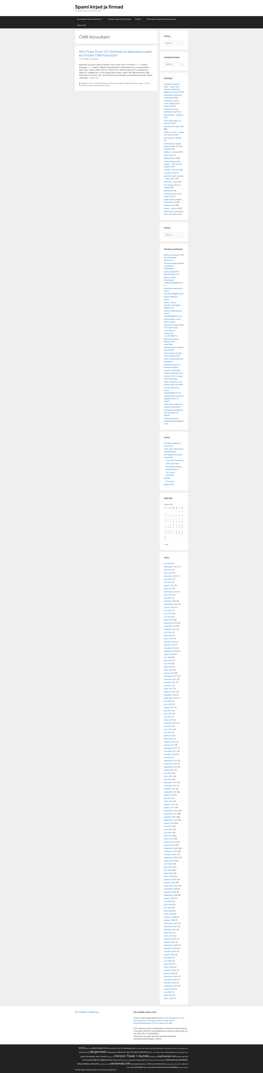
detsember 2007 (171, 923)
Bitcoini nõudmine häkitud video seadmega (171, 341)
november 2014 (170, 723)
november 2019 (170, 626)
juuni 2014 (168, 729)
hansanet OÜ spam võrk (174, 126)
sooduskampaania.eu (139, 1064)
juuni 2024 (168, 573)
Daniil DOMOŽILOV (141, 1052)
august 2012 (169, 770)
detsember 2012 (170, 761)
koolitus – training (171, 152)
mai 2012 (167, 779)
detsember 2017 (170, 676)
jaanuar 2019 (169, 645)
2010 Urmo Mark (172, 464)
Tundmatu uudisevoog (88, 1012)
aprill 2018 (168, 667)
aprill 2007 (168, 933)
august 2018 (169, 654)
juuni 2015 (168, 714)
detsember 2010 (171, 811)
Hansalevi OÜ (110, 1056)
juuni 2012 (168, 776)
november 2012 (170, 764)
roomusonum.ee (173, 1060)
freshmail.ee (97, 85)
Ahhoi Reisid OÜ (99, 1048)
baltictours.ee (184, 1048)
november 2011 (170, 786)
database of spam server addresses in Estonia (97, 83)
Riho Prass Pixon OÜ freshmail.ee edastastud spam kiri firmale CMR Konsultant (115, 53)
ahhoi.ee (88, 1048)
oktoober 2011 (170, 789)
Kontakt (138, 19)
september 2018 (170, 651)
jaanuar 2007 (169, 942)
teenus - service (143, 83)
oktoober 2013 (170, 754)
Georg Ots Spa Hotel (182, 1052)
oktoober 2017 (170, 682)
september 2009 (171, 858)
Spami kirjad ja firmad (99, 7)
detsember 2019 (171, 623)
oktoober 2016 (170, 695)
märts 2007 (169, 936)
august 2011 (169, 795)
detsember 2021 (170, 592)
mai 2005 (168, 992)
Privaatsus (170, 481)
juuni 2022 (168, 589)
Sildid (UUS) (81, 25)
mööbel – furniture (171, 170)
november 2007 (170, 926)
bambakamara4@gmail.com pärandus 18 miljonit (174, 412)
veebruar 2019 (170, 642)
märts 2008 (169, 914)
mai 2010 (167, 833)
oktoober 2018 (170, 648)
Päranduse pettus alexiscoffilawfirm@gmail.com (174, 421)
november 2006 (170, 948)
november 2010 (170, 814)
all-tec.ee (110, 1048)
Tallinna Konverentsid (155, 1064)
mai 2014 (167, 732)
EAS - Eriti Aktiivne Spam (157, 1052)
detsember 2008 (171, 886)
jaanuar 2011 (169, 808)
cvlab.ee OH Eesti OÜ (124, 1052)
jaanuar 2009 (169, 883)
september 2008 (171, 895)
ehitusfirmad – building (173, 115)
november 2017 (170, 679)
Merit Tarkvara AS (116, 1060)
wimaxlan (138, 1067)
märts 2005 (169, 998)
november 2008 (170, 889)
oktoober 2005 (170, 983)
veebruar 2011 (170, 804)
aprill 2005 (168, 995)
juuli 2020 (168, 610)
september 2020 (171, 604)
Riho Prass (106, 85)
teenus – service (170, 208)
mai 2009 (168, 870)
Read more (94, 78)
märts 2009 (169, 876)
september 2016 (170, 698)
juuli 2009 (168, 864)
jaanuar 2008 (169, 920)
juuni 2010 (168, 829)
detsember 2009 (171, 848)
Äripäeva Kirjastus (183, 1067)
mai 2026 (168, 564)
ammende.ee (128, 1048)
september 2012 (170, 767)
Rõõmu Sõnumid (91, 1064)
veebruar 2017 (170, 692)
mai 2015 (167, 717)
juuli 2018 (168, 657)
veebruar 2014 (170, 742)
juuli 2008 (168, 901)
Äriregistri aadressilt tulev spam (119, 19)
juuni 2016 (168, 704)
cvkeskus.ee (111, 1052)
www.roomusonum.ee (160, 1067)
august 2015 (169, 707)
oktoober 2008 (170, 892)
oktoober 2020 (170, 601)
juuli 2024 (168, 570)
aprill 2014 (168, 736)
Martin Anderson (100, 1060)
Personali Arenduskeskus (157, 1060)
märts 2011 (168, 801)
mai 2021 (167, 598)
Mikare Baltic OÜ (143, 1060)
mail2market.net (166, 1056)
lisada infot (168, 155)
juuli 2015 (168, 711)
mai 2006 (168, 961)
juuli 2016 (168, 701)
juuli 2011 (167, 798)
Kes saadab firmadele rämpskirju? (89, 19)
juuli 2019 (168, 632)
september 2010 (170, 820)
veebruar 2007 (170, 939)
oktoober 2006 (170, 951)
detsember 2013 (171, 748)
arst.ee (178, 1048)
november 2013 (170, 751)
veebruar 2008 (170, 917)
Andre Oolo (137, 1048)
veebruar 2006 (170, 970)
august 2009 (169, 861)
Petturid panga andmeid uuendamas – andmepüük (174, 266)
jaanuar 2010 (169, 845)
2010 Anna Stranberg (174, 460)
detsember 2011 (170, 782)
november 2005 (170, 980)
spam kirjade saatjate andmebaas (126, 83)
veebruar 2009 (170, 880)
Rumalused (168, 191)
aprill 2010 (168, 836)
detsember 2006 (171, 945)
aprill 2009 (168, 873)
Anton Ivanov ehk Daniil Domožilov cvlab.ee (155, 1048)
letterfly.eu (153, 1056)
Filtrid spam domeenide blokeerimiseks (161, 19)
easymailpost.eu (170, 1052)
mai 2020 (168, 617)
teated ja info (169, 205)
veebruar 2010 (170, 842)
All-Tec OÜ (119, 1048)
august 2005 (169, 989)
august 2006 (169, 955)
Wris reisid (147, 1067)
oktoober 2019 (170, 629)
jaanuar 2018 (169, 673)
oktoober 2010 (170, 817)
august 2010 (169, 823)
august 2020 (169, 607)
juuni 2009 (168, 867)
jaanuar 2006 (169, 973)
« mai (166, 545)
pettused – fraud (171, 182)
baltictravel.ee (84, 1052)
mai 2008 (168, 908)
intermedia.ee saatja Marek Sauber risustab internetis (173, 146)
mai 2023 (168, 582)
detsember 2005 (171, 976)
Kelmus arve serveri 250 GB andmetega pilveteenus (174, 257)
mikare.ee (126, 1060)
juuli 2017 (168, 686)
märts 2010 (168, 839)
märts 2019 (168, 639)
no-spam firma (170, 173)
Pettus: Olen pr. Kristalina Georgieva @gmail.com (172, 305)
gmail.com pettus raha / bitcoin (94, 1056)
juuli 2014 (168, 726)
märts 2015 (168, 720)
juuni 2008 (168, 905)
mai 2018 (167, 664)
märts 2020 (169, 620)
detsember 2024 (171, 567)
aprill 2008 (168, 911)
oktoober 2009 (170, 854)
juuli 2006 (168, 958)
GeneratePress (110, 1070)
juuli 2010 (168, 826)
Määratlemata (169, 158)
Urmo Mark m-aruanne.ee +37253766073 (170, 333)
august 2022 (169, 585)
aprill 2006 (168, 964)
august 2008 (169, 898)
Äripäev (174, 1067)
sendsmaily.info (120, 1063)
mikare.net (132, 1060)
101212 (82, 1048)
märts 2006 (169, 967)
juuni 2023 (168, 579)
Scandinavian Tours (104, 1064)
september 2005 (171, 986)
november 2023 (170, 576)
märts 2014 (168, 739)
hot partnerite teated (172, 138)
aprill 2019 (168, 636)
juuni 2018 (168, 661)
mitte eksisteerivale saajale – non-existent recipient (173, 164)
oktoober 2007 (170, 930)
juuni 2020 (168, 614)
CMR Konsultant (86, 85)
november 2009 (170, 851)
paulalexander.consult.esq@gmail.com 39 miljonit (173, 398)
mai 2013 (167, 757)
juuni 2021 (168, 595)
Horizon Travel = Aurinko (131, 1056)
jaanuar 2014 (169, 745)
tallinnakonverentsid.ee (171, 1064)
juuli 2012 (168, 773)
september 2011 (170, 792)
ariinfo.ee (173, 1048)
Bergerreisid (98, 1051)
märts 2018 (168, 670)
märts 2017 (168, 689)
